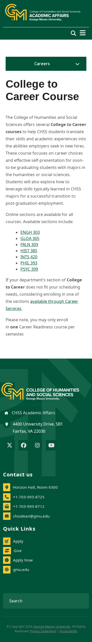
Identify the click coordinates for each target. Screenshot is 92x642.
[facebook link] (23, 446)
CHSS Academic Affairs (33, 413)
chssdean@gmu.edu (31, 516)
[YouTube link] (51, 446)
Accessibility (68, 631)
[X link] (9, 446)
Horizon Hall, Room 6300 (35, 487)
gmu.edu (21, 569)
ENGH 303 (30, 232)
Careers (42, 63)
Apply (18, 541)
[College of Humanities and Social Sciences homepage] (45, 388)
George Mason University (51, 626)
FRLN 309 (29, 244)
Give (18, 550)
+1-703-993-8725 (28, 496)
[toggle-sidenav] (76, 64)
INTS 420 (28, 257)
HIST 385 (28, 251)
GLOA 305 (29, 238)
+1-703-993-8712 (28, 506)
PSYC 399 (29, 269)
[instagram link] (37, 446)
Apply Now (23, 560)
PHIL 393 (28, 263)
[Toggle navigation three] (83, 32)
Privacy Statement (43, 631)
